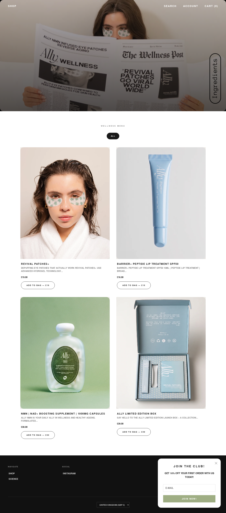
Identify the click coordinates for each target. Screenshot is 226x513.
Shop (12, 6)
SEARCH (170, 6)
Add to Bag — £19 (37, 285)
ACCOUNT (190, 6)
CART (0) (211, 6)
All (113, 136)
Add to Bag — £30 (37, 435)
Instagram (69, 473)
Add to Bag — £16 (133, 285)
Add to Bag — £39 (133, 432)
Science (13, 478)
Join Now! (189, 498)
